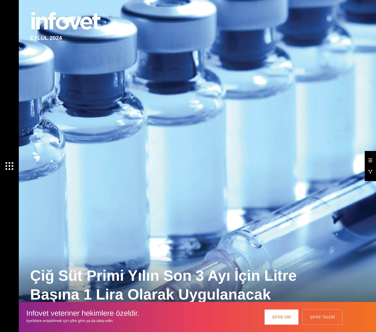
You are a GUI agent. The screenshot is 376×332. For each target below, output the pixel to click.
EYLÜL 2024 (46, 38)
